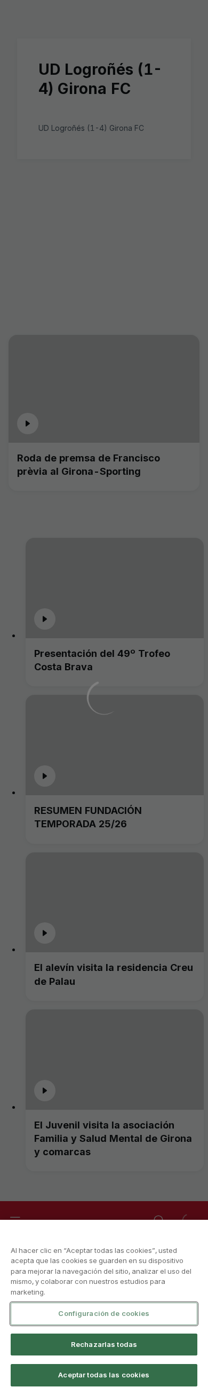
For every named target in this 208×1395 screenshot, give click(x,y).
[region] (104, 1307)
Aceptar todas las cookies (103, 1374)
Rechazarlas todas (104, 1344)
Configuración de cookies (103, 1313)
